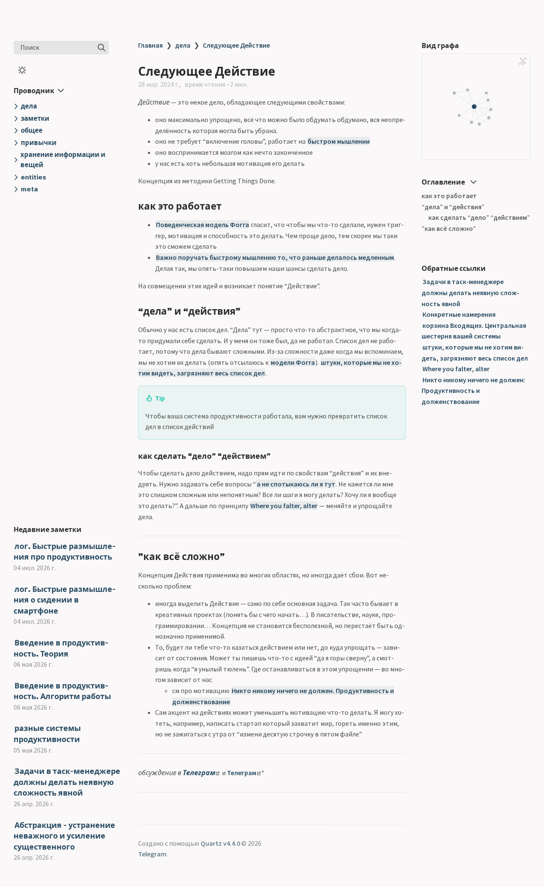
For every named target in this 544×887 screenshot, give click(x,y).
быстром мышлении (339, 141)
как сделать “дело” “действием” (479, 217)
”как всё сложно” (449, 228)
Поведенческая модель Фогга (202, 224)
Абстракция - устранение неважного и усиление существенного (64, 836)
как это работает (449, 195)
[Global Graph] (523, 61)
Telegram (152, 854)
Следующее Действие (236, 45)
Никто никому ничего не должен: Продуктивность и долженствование (473, 390)
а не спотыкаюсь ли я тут (296, 484)
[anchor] (229, 206)
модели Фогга (293, 362)
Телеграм (199, 772)
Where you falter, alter (283, 505)
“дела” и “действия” (453, 206)
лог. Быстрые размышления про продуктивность (65, 551)
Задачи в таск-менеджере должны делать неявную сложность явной (67, 782)
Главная (150, 45)
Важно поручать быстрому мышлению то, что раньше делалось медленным (275, 257)
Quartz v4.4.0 (220, 843)
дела (182, 45)
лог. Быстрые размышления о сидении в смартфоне (65, 600)
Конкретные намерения (459, 314)
